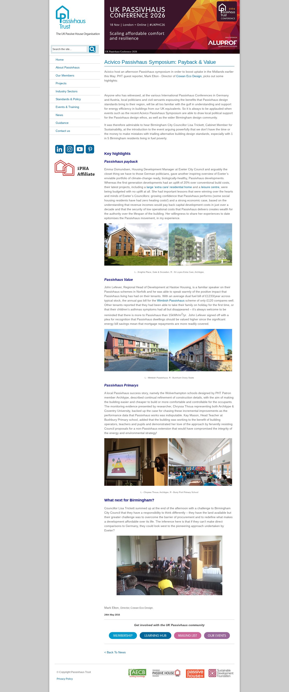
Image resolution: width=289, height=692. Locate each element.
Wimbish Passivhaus (170, 300)
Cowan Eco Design (189, 76)
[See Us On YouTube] (80, 152)
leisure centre (210, 187)
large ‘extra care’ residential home (170, 187)
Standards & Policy (68, 99)
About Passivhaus (68, 67)
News (59, 115)
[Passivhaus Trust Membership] (123, 638)
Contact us (63, 130)
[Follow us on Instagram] (69, 152)
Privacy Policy (65, 678)
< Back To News (115, 652)
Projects (61, 83)
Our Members (65, 75)
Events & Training (67, 107)
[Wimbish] (136, 370)
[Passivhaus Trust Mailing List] (187, 638)
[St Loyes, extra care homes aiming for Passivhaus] (200, 264)
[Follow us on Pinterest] (90, 152)
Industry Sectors (66, 91)
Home (60, 59)
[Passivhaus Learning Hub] (155, 638)
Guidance (62, 122)
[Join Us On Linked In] (59, 152)
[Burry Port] (200, 484)
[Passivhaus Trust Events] (217, 638)
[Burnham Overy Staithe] (200, 370)
